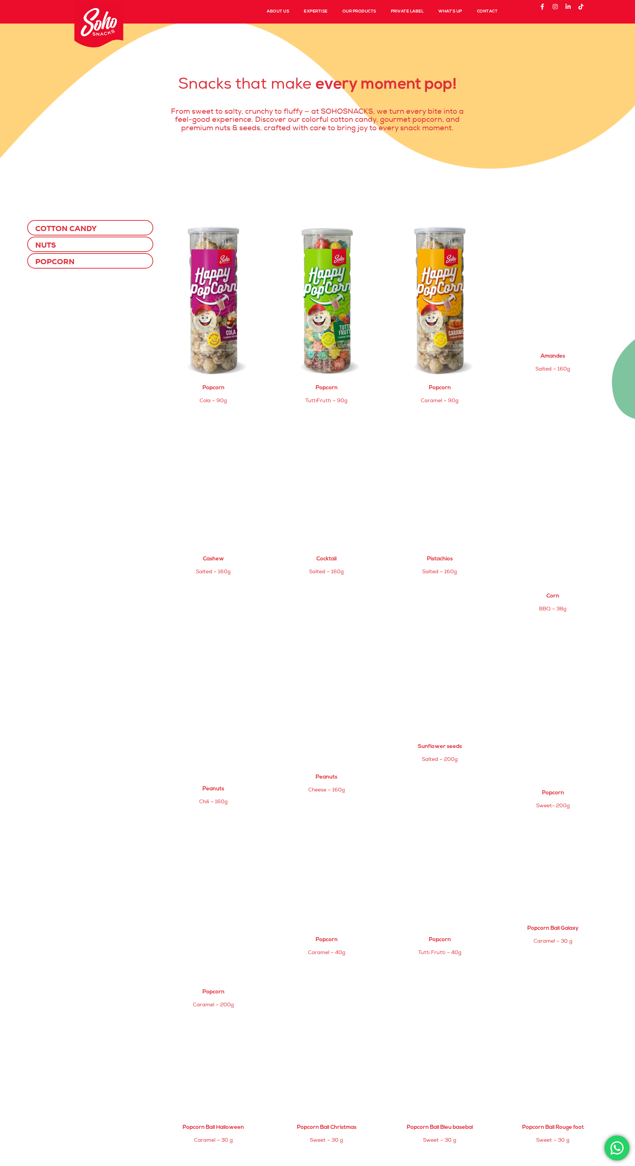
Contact (487, 12)
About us (278, 12)
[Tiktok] (584, 9)
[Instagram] (558, 9)
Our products (359, 12)
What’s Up (450, 12)
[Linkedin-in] (571, 9)
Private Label (407, 12)
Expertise (316, 12)
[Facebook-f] (545, 9)
